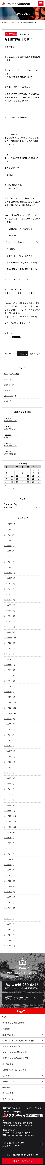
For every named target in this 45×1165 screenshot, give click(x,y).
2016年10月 (8, 827)
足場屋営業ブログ (10, 420)
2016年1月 (8, 875)
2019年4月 (8, 681)
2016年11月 (8, 821)
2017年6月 (8, 783)
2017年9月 (8, 767)
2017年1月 (8, 810)
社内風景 (7, 390)
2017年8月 (8, 773)
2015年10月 (8, 891)
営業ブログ (8, 379)
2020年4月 (8, 616)
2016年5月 (8, 854)
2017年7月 (8, 778)
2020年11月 (8, 578)
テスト (6, 401)
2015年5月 (8, 919)
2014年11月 (8, 946)
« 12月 (11, 488)
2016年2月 (8, 870)
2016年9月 (8, 832)
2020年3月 (8, 621)
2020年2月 (8, 627)
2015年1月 (8, 935)
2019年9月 (8, 654)
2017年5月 (8, 789)
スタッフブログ (14, 22)
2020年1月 (8, 632)
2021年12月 (8, 524)
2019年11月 (8, 643)
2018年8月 (8, 724)
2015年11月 (8, 886)
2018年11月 (8, 708)
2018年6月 (8, 735)
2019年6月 (8, 670)
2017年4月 (8, 794)
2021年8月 (8, 535)
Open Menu (41, 3)
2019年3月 (8, 686)
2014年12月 (8, 940)
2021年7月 (8, 540)
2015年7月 (8, 908)
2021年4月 (8, 556)
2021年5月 (8, 551)
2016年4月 (8, 859)
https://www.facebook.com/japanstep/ (21, 316)
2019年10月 (8, 648)
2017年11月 (8, 756)
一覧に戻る (22, 353)
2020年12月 (8, 572)
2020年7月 (8, 600)
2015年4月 (8, 924)
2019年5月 (8, 675)
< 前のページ (10, 353)
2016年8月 (8, 837)
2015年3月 (8, 929)
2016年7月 (8, 843)
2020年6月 (8, 605)
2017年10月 (8, 762)
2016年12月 (8, 816)
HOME (4, 22)
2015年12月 (8, 881)
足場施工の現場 (9, 374)
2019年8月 (8, 659)
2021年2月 (8, 562)
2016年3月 (8, 864)
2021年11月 (8, 529)
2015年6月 (8, 913)
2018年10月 (8, 713)
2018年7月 (8, 729)
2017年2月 (8, 805)
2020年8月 (8, 594)
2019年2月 (8, 691)
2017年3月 (8, 800)
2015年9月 (8, 897)
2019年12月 (8, 637)
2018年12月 (8, 702)
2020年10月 (8, 583)
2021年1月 (8, 567)
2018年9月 (8, 718)
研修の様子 (8, 385)
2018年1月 (8, 746)
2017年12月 (8, 751)
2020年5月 (8, 610)
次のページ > (35, 353)
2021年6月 (8, 545)
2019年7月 (8, 664)
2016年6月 (8, 848)
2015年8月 (8, 902)
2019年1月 (8, 697)
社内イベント (8, 395)
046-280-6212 (26, 984)
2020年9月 (8, 589)
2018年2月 (8, 740)
